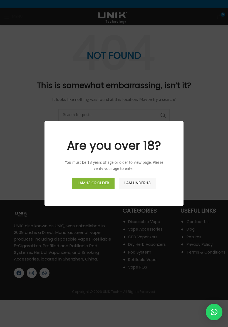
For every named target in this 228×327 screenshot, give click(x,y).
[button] (214, 312)
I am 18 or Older (93, 183)
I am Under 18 (137, 183)
